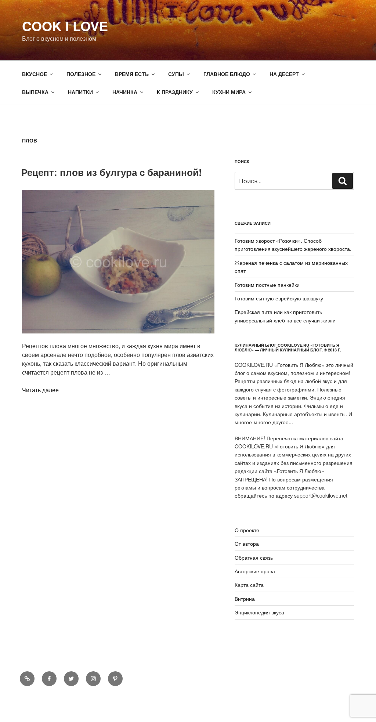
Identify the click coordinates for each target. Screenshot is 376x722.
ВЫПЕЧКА (35, 91)
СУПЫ (176, 73)
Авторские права (255, 571)
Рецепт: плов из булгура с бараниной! (111, 172)
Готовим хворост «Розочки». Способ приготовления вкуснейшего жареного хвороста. (293, 244)
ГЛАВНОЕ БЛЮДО (226, 73)
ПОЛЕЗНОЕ (80, 73)
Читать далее (40, 390)
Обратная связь (254, 557)
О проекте (247, 530)
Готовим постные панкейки (267, 284)
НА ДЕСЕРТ (284, 73)
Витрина (245, 598)
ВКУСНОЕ (34, 73)
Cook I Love (65, 25)
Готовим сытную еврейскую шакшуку (279, 298)
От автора (247, 543)
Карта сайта (249, 584)
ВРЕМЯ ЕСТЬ (132, 73)
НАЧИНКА (124, 91)
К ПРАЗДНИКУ (175, 91)
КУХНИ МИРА (229, 91)
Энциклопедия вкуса (259, 612)
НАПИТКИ (80, 91)
